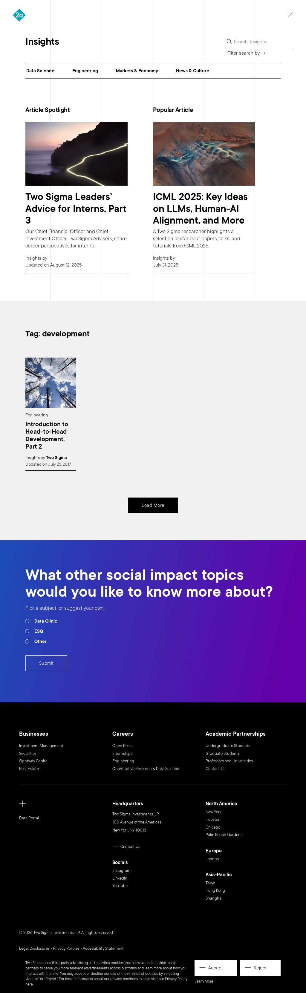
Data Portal (29, 818)
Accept (215, 968)
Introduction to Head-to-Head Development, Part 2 (46, 435)
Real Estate (29, 769)
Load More (153, 505)
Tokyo (210, 883)
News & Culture (192, 71)
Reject (260, 968)
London (212, 859)
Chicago (213, 827)
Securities (27, 753)
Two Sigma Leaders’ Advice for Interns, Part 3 (75, 209)
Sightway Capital (33, 761)
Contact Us (215, 769)
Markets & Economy (137, 71)
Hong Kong (215, 890)
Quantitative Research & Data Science (145, 769)
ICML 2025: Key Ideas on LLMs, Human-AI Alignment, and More (200, 209)
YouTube (120, 886)
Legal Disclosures (34, 948)
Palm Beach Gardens (224, 834)
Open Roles (122, 746)
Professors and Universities (229, 761)
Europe (214, 851)
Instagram (121, 870)
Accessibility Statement (103, 948)
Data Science (40, 71)
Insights (33, 258)
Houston (213, 819)
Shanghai (214, 898)
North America (221, 804)
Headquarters (127, 804)
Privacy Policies (66, 948)
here (29, 984)
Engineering (85, 71)
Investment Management (41, 746)
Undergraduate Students (228, 746)
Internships (122, 753)
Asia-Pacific (219, 875)
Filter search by (243, 53)
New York (213, 812)
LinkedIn (119, 878)
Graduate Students (223, 753)
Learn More (204, 981)
